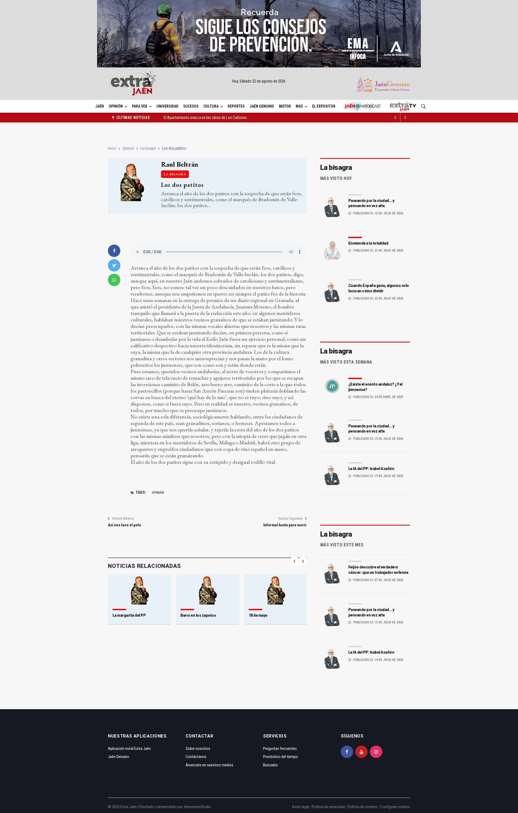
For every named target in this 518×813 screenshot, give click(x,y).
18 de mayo (258, 615)
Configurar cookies (395, 806)
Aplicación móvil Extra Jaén (129, 748)
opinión (158, 493)
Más (299, 106)
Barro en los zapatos (198, 615)
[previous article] (405, 117)
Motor (285, 106)
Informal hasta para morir (284, 525)
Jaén (99, 106)
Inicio (112, 148)
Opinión (116, 106)
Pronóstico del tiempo (280, 756)
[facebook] (114, 251)
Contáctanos (196, 756)
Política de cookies (362, 806)
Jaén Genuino (262, 106)
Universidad (167, 106)
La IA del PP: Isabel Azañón (371, 468)
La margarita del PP (129, 615)
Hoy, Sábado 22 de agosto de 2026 (258, 81)
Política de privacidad (328, 806)
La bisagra (148, 148)
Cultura (211, 106)
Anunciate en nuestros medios (209, 765)
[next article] (395, 117)
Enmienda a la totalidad (368, 243)
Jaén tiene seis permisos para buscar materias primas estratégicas (215, 118)
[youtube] (361, 752)
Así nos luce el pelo (124, 525)
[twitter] (114, 265)
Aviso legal (300, 806)
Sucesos (191, 106)
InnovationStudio (197, 806)
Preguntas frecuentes (280, 748)
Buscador (270, 765)
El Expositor (323, 106)
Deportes (236, 106)
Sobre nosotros (198, 748)
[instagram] (376, 752)
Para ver (139, 106)
